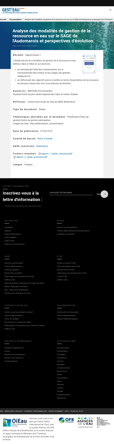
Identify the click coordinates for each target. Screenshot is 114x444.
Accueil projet (63, 348)
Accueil (3, 19)
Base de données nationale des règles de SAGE (24, 283)
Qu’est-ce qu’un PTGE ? (66, 263)
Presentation (62, 378)
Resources (61, 398)
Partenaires (62, 358)
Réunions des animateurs (14, 354)
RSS (67, 411)
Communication (63, 368)
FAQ (1, 411)
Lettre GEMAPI (10, 237)
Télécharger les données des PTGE (71, 273)
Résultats (61, 364)
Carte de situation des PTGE (68, 266)
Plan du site (77, 411)
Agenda (7, 231)
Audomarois (42, 146)
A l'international (10, 361)
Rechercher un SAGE (13, 273)
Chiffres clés (9, 280)
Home (59, 374)
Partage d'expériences (18, 341)
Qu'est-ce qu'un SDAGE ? (67, 227)
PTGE (60, 256)
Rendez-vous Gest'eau (13, 358)
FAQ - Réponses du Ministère (16, 290)
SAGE (7, 256)
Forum (7, 351)
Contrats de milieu (16, 305)
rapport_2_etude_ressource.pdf (31, 157)
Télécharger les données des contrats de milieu (24, 325)
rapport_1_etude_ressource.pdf (56, 153)
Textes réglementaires (13, 266)
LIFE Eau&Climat (66, 341)
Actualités (11, 221)
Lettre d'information (12, 234)
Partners (60, 385)
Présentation (62, 351)
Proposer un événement (14, 244)
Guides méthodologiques (67, 319)
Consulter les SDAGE (65, 234)
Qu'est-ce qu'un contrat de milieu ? (18, 312)
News (59, 381)
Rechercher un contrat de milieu (17, 322)
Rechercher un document (67, 312)
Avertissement (56, 411)
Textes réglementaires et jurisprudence (73, 231)
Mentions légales (14, 411)
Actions (60, 361)
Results (60, 391)
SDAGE (60, 221)
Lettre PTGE (9, 241)
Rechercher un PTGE (65, 270)
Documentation (15, 19)
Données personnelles (35, 411)
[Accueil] (20, 10)
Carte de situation (11, 270)
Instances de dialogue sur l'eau (17, 293)
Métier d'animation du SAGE (15, 286)
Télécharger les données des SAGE (19, 276)
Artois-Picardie (45, 138)
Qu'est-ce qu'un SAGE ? (14, 263)
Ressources (62, 371)
